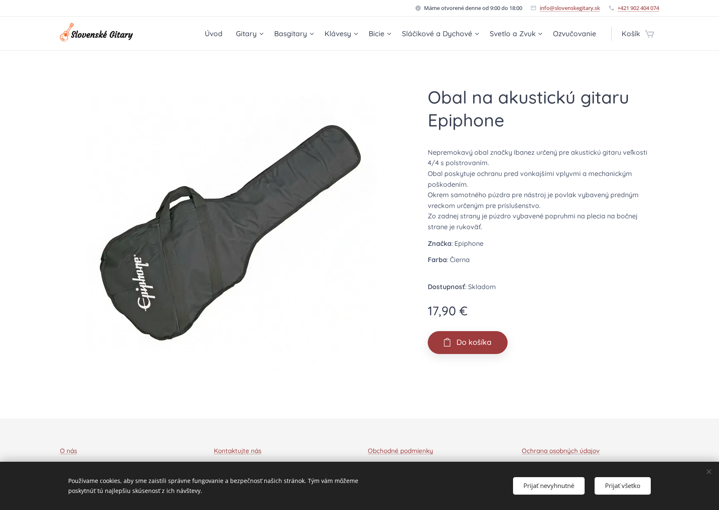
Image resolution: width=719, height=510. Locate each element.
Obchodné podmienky (400, 451)
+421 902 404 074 (638, 8)
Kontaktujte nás (237, 451)
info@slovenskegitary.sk (570, 8)
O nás (68, 451)
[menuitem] (216, 33)
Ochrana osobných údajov (561, 451)
